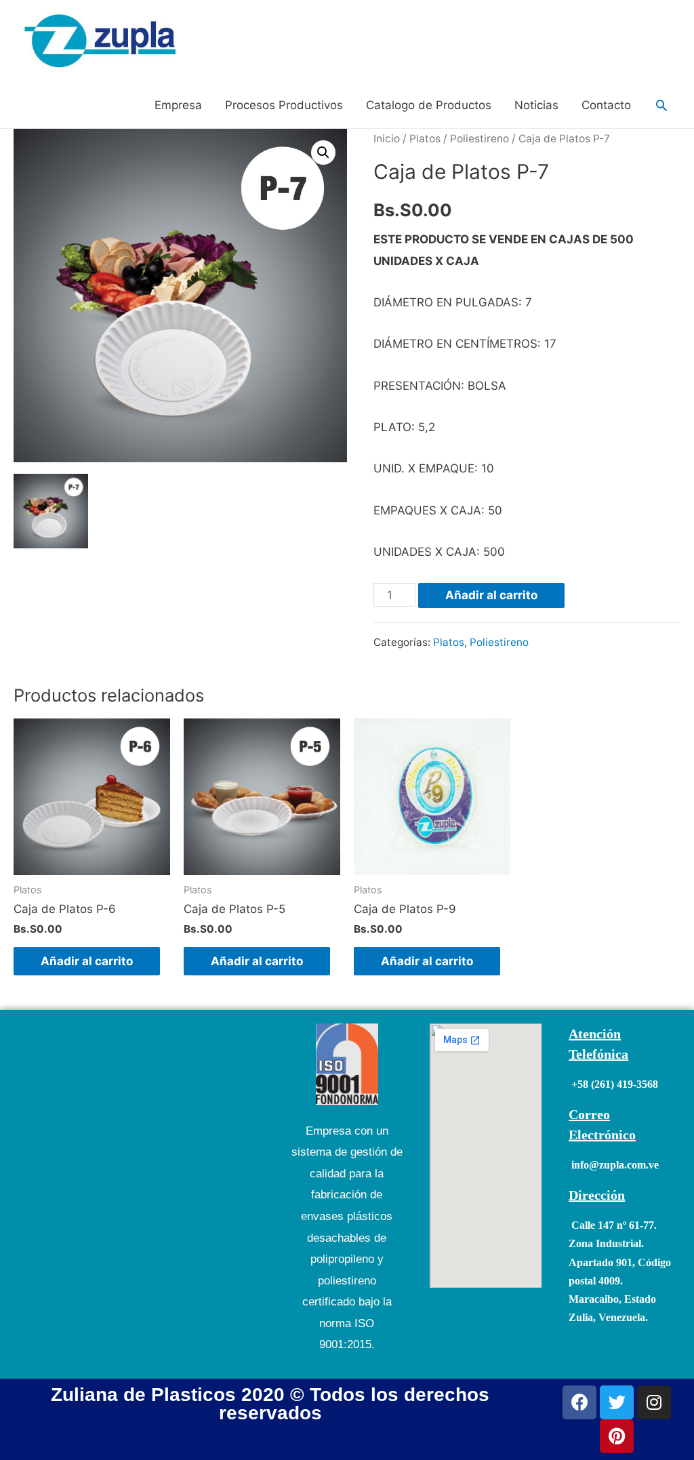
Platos (425, 138)
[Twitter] (617, 1402)
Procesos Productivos (284, 105)
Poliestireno (479, 138)
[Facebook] (579, 1402)
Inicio (386, 138)
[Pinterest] (617, 1436)
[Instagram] (654, 1402)
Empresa (178, 105)
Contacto (606, 105)
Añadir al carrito (491, 595)
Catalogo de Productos (428, 105)
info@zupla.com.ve (615, 1165)
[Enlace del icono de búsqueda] (661, 105)
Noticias (536, 105)
